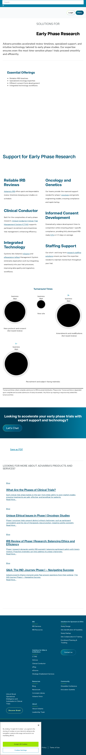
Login (71, 12)
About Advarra (37, 708)
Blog (34, 686)
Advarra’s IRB (9, 191)
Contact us (68, 652)
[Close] (38, 725)
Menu (79, 12)
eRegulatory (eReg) (12, 257)
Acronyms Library (38, 693)
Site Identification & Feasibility (71, 630)
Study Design (65, 626)
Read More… (11, 499)
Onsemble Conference (69, 686)
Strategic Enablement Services (43, 674)
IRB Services (37, 626)
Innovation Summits (68, 689)
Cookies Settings (21, 750)
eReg (34, 667)
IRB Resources (37, 630)
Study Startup (66, 633)
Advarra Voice (37, 696)
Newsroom (36, 689)
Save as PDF (16, 449)
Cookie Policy (41, 747)
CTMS (34, 656)
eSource (26, 253)
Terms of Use (55, 747)
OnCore (35, 660)
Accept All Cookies (20, 744)
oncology (65, 195)
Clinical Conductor (39, 663)
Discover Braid (14, 710)
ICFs (52, 235)
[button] (12, 428)
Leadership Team (38, 712)
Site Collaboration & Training (71, 637)
